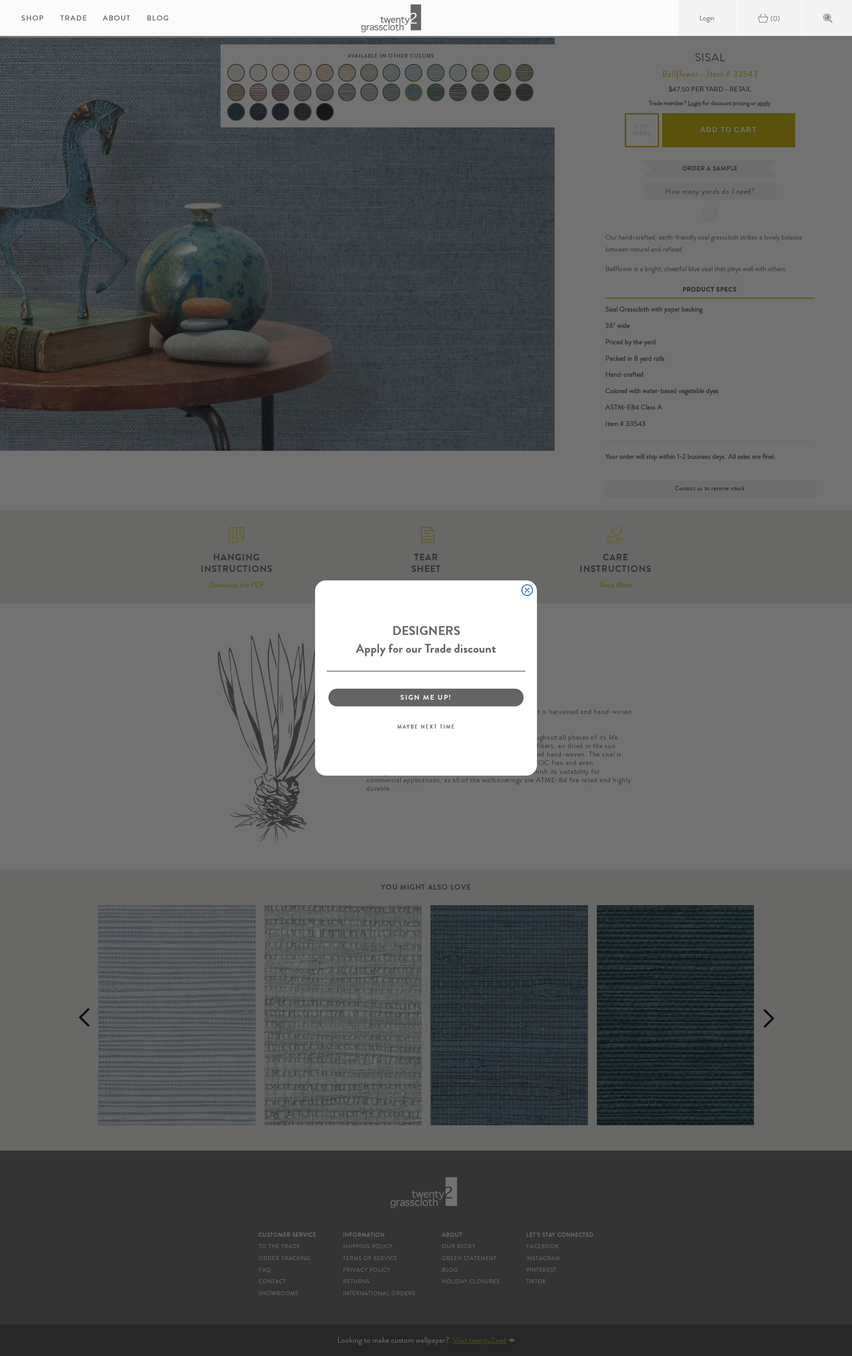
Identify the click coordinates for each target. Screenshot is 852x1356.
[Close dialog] (527, 590)
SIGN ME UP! (426, 697)
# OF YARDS (641, 130)
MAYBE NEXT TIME (426, 727)
